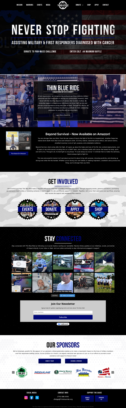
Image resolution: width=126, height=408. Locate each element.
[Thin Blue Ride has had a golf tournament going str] (104, 283)
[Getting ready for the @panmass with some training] (84, 262)
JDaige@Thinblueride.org (63, 399)
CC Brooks (91, 406)
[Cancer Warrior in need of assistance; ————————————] (42, 283)
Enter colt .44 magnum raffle (86, 51)
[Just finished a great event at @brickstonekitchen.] (63, 262)
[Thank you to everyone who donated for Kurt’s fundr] (21, 262)
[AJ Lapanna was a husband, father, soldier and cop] (63, 283)
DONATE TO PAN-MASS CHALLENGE (40, 51)
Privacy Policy (72, 406)
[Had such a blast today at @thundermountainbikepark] (104, 262)
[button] (13, 372)
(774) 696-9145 (63, 396)
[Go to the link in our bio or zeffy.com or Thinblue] (21, 283)
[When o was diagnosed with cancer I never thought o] (42, 262)
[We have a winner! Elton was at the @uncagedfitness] (84, 283)
